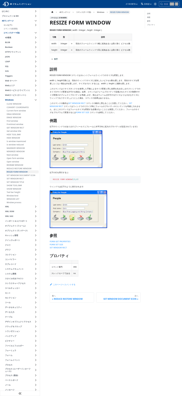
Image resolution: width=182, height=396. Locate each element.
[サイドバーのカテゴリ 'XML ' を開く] (36, 206)
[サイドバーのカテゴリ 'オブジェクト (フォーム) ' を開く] (36, 226)
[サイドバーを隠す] (20, 393)
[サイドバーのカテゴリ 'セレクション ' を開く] (36, 298)
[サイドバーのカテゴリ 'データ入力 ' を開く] (36, 312)
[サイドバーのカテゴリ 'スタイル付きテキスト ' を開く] (36, 278)
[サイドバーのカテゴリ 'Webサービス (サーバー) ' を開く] (36, 95)
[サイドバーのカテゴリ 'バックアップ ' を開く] (36, 336)
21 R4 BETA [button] (131, 4)
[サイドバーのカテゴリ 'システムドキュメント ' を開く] (36, 269)
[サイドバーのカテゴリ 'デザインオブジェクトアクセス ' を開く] (36, 322)
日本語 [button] (147, 4)
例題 (148, 17)
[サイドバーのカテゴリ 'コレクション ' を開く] (36, 254)
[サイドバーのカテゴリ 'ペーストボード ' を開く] (36, 380)
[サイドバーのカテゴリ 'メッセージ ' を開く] (36, 390)
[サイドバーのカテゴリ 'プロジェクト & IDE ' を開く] (36, 16)
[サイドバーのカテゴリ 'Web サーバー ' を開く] (36, 81)
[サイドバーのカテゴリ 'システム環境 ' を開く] (36, 274)
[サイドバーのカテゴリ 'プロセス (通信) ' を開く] (36, 375)
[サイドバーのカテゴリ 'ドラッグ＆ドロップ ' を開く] (36, 326)
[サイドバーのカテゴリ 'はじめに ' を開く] (36, 11)
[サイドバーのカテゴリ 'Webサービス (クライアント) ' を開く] (36, 90)
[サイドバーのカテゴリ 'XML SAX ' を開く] (36, 216)
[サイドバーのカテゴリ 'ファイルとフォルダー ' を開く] (36, 346)
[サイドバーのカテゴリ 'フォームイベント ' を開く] (36, 360)
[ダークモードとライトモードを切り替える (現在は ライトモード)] (155, 4)
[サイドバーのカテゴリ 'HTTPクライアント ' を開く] (36, 52)
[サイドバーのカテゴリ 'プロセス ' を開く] (36, 365)
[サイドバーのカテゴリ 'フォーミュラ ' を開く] (36, 350)
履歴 (56, 59)
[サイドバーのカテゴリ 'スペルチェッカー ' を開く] (36, 288)
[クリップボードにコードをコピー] (137, 179)
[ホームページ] (52, 12)
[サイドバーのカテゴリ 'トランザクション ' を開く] (36, 331)
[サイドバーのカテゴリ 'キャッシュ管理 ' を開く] (36, 235)
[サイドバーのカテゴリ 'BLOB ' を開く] (36, 42)
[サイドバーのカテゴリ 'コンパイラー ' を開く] (36, 259)
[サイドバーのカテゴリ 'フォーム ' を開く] (36, 355)
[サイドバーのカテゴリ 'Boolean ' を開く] (36, 47)
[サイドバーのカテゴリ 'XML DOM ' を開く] (36, 211)
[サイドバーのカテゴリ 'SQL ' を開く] (36, 66)
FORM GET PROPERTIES (60, 241)
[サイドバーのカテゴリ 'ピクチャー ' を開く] (36, 341)
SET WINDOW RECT (77, 103)
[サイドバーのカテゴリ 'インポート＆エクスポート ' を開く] (36, 221)
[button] (21, 25)
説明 (148, 13)
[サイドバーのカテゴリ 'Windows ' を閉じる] (36, 100)
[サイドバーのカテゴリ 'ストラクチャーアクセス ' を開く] (36, 283)
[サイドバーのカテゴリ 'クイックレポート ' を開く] (36, 240)
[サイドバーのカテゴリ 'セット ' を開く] (36, 293)
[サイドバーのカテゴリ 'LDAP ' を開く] (36, 61)
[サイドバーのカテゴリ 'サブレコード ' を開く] (36, 264)
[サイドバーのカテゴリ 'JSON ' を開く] (36, 57)
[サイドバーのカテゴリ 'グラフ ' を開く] (36, 250)
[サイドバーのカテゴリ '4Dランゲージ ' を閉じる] (36, 21)
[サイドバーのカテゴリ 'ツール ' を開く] (36, 302)
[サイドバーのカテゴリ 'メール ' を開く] (36, 385)
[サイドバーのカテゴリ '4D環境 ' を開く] (36, 37)
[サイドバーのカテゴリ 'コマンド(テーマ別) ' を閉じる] (36, 33)
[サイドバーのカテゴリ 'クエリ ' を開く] (36, 245)
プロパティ (151, 25)
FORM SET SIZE (82, 112)
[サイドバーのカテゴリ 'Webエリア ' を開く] (36, 85)
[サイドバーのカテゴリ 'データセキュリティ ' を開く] (36, 307)
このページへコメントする (64, 284)
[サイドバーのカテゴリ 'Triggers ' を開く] (36, 76)
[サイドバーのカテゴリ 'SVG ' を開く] (36, 71)
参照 (148, 21)
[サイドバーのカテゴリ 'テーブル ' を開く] (36, 317)
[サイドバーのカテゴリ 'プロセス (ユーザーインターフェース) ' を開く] (36, 370)
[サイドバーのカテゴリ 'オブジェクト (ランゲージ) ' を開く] (36, 230)
